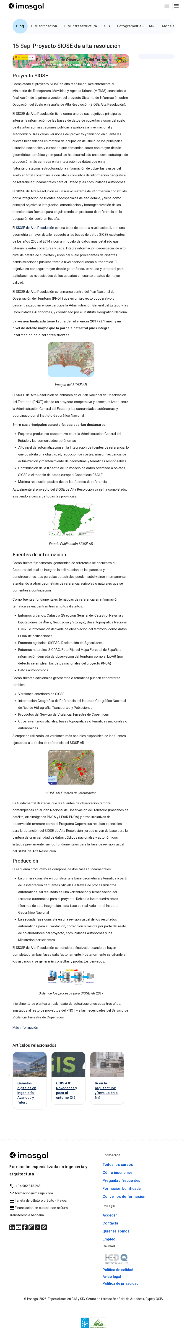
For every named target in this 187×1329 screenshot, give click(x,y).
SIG (107, 26)
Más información (25, 1028)
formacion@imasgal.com (34, 1193)
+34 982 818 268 (28, 1186)
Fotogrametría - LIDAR (136, 26)
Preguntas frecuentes (121, 1180)
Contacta (110, 1223)
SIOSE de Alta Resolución (35, 228)
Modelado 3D (173, 26)
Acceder (110, 1215)
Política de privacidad (120, 1283)
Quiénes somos (116, 1231)
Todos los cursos (118, 1164)
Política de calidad (118, 1270)
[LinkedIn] (12, 1227)
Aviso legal (112, 1276)
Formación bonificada (122, 1188)
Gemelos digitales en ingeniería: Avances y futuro (26, 1092)
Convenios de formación (124, 1196)
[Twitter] (38, 1227)
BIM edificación (44, 26)
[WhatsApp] (44, 1227)
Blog (20, 26)
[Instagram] (32, 1227)
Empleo (109, 1239)
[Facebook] (25, 1227)
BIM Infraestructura (80, 26)
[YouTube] (19, 1227)
